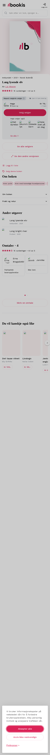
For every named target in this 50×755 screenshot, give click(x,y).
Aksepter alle (25, 729)
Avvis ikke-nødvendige (25, 737)
